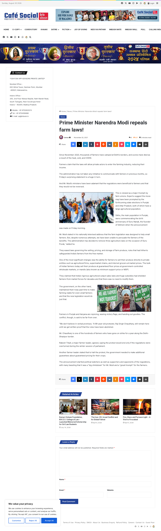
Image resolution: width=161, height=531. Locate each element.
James (66, 137)
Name (62, 479)
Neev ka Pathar (98, 29)
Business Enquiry (108, 522)
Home (6, 29)
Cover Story (31, 29)
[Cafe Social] (27, 16)
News (69, 111)
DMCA (89, 522)
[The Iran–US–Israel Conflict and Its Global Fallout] (105, 407)
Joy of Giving (80, 29)
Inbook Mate (115, 29)
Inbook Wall (131, 29)
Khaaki (44, 29)
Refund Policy (121, 522)
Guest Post (150, 522)
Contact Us (140, 522)
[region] (32, 513)
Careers (131, 522)
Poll (143, 29)
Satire (54, 29)
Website (110, 490)
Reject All (33, 520)
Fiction (65, 29)
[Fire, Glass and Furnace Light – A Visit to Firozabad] (137, 407)
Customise (16, 520)
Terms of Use (68, 522)
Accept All (49, 520)
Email (62, 490)
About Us (96, 522)
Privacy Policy (80, 522)
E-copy (16, 29)
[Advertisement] (105, 84)
